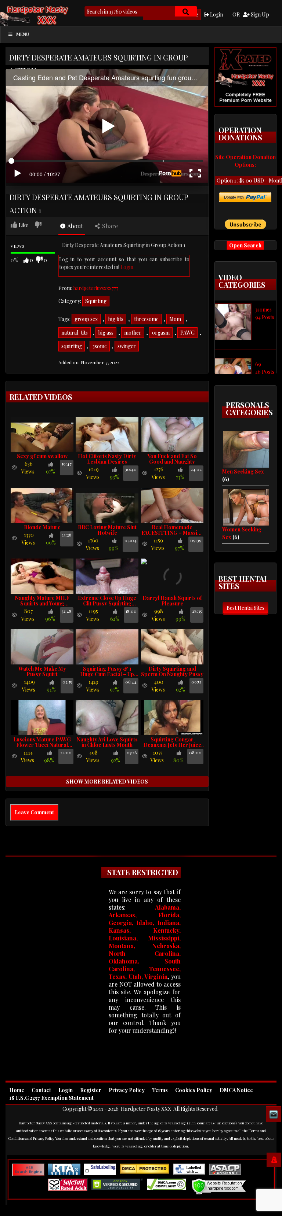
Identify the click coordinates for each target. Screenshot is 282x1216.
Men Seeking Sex (243, 471)
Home (16, 1090)
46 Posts (264, 371)
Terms (160, 1090)
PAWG (187, 332)
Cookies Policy (193, 1090)
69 (258, 364)
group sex (86, 319)
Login (216, 14)
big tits (115, 319)
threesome (146, 319)
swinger (127, 346)
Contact (41, 1090)
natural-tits (74, 332)
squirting (71, 346)
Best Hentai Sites (245, 607)
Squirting (95, 301)
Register (90, 1090)
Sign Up (259, 14)
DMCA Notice (236, 1090)
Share (109, 226)
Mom (175, 319)
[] (186, 11)
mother (132, 332)
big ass (105, 332)
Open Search (245, 245)
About (74, 226)
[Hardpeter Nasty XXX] (50, 15)
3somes (263, 309)
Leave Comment (34, 812)
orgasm (161, 332)
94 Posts (264, 317)
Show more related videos (107, 781)
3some (100, 346)
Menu (22, 34)
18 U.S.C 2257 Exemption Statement (51, 1097)
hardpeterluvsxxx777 (95, 288)
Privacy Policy (127, 1090)
